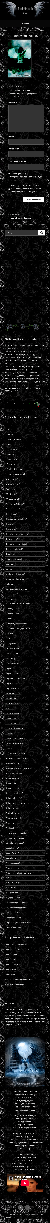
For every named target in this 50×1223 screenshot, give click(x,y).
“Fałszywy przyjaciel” (13, 559)
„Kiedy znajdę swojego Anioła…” (18, 629)
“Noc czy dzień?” (12, 703)
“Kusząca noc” (11, 644)
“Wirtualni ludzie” (12, 883)
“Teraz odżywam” (12, 813)
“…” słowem (10, 464)
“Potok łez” (9, 748)
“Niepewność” (11, 698)
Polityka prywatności (14, 1214)
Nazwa (12, 136)
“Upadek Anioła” (12, 848)
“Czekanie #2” (11, 529)
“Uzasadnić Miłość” (13, 858)
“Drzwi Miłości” (11, 539)
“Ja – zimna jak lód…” (13, 594)
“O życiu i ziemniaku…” (14, 723)
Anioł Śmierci (10, 960)
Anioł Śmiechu (11, 955)
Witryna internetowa (17, 161)
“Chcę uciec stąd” (12, 509)
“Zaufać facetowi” (12, 913)
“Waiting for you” (12, 868)
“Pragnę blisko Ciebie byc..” (16, 753)
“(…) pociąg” (10, 454)
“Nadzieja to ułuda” (13, 693)
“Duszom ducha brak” (14, 549)
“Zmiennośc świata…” (14, 918)
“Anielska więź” (11, 479)
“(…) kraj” (8, 444)
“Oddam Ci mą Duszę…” (15, 728)
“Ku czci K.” (9, 634)
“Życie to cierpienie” (13, 928)
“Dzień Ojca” (10, 554)
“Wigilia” (8, 878)
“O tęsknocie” (11, 718)
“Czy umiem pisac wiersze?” (17, 534)
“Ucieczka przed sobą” (14, 843)
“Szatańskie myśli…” (13, 778)
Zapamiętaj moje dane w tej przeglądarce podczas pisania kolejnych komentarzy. (25, 177)
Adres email (14, 149)
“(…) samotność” (12, 459)
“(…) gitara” (9, 434)
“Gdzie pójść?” (11, 564)
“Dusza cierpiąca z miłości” (16, 544)
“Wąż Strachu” (11, 888)
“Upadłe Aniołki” (12, 853)
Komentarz (14, 102)
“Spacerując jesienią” (14, 773)
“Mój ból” (9, 669)
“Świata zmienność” (13, 798)
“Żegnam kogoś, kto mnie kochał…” (19, 923)
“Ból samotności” (12, 499)
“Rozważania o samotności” (16, 758)
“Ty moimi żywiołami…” (14, 838)
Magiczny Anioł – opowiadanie (17, 980)
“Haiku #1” (9, 584)
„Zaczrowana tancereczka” (16, 908)
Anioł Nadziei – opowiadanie (17, 950)
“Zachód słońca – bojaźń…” (16, 903)
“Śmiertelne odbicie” (14, 793)
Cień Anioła (10, 975)
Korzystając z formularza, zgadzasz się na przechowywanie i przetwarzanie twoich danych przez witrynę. (27, 189)
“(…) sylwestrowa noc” (14, 469)
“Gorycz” (8, 569)
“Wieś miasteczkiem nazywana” (18, 873)
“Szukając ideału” (12, 788)
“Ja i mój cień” (11, 599)
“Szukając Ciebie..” (13, 783)
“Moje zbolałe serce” (13, 688)
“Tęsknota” (9, 823)
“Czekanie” (9, 524)
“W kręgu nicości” (12, 863)
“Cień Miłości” (11, 514)
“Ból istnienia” (11, 494)
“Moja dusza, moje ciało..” (15, 678)
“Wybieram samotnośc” (15, 893)
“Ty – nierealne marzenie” (16, 833)
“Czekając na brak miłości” (16, 519)
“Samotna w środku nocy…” (16, 763)
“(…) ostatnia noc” (12, 449)
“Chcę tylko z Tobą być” (15, 504)
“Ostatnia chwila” (12, 713)
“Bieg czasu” (10, 489)
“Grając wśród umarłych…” (16, 579)
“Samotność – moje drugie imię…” (19, 768)
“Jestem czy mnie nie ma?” (16, 624)
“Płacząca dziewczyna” (14, 743)
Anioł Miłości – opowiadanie (17, 945)
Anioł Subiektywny (13, 965)
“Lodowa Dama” (11, 654)
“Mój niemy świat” (12, 673)
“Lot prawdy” (10, 659)
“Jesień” (8, 619)
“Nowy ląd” (9, 708)
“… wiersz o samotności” (15, 474)
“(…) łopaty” (9, 429)
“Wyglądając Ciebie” (13, 898)
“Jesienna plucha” (12, 614)
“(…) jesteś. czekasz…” (14, 439)
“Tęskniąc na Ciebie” (13, 818)
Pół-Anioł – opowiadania (15, 985)
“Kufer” (8, 639)
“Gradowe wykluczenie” (15, 574)
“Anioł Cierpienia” (12, 484)
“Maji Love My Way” (13, 664)
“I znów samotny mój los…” (16, 589)
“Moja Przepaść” (12, 683)
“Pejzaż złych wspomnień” (16, 738)
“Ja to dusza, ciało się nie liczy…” (18, 604)
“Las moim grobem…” (14, 649)
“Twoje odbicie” (11, 828)
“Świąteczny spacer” (13, 808)
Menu (26, 23)
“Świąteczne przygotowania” (17, 803)
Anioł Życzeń (10, 970)
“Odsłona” (9, 733)
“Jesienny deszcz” (12, 609)
